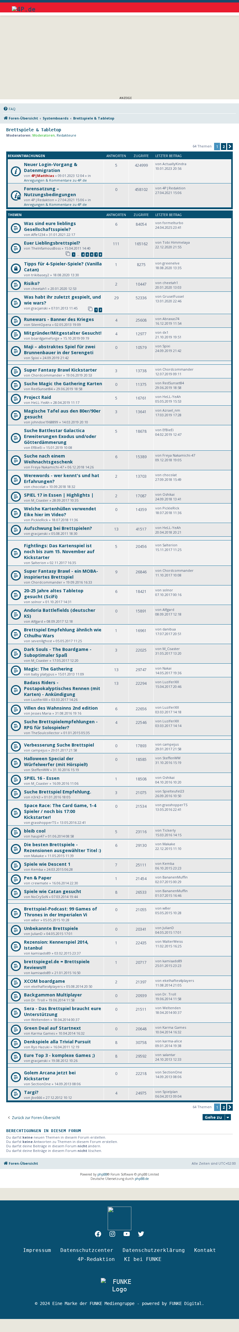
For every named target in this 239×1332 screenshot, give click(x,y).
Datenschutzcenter (86, 1250)
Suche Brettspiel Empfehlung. (57, 792)
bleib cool (34, 831)
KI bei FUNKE (143, 1259)
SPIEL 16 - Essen (41, 778)
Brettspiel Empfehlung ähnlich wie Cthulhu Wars (62, 633)
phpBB (102, 1174)
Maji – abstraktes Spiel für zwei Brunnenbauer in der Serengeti (59, 349)
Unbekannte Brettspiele (51, 928)
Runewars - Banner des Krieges (59, 319)
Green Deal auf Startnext (52, 1028)
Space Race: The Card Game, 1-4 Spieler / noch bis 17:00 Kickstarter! (60, 811)
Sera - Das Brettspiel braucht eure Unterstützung (62, 1011)
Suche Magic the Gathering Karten (63, 383)
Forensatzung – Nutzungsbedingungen (50, 191)
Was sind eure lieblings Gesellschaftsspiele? (50, 226)
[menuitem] (9, 109)
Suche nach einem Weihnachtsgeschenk (48, 459)
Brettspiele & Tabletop (33, 129)
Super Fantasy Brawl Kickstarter (60, 370)
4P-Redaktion (96, 1259)
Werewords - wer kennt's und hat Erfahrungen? (61, 478)
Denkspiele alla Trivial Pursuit (57, 1042)
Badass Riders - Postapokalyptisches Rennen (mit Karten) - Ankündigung (62, 688)
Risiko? (32, 283)
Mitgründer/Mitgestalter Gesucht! (62, 333)
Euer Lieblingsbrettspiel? (52, 243)
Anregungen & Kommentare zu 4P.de (55, 180)
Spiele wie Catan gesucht (52, 891)
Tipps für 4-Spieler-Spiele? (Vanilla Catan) (63, 267)
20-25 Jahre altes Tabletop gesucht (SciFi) (53, 593)
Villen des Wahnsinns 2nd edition (61, 708)
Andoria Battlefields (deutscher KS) (59, 613)
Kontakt (205, 1250)
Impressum (37, 1250)
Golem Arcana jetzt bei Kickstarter (50, 1075)
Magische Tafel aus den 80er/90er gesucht (62, 414)
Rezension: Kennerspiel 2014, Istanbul (56, 945)
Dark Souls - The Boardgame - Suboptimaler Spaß (57, 652)
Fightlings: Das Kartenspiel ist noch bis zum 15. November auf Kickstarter (59, 551)
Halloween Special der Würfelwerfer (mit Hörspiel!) (56, 761)
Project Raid (37, 397)
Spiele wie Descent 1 (47, 864)
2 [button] (224, 146)
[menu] (221, 6)
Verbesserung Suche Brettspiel (59, 745)
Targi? (31, 1092)
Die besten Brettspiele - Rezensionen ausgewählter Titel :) (62, 847)
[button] (230, 146)
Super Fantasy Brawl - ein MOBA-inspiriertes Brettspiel (61, 574)
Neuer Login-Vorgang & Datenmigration (50, 167)
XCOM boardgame (44, 981)
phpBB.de (142, 1178)
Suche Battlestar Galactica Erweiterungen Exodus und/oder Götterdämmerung (60, 436)
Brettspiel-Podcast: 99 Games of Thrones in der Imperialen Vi (60, 912)
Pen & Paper (37, 878)
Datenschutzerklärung (154, 1250)
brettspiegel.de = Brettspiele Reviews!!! (57, 964)
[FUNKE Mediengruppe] (119, 1285)
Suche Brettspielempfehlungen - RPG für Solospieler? (61, 724)
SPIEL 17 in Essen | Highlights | (59, 495)
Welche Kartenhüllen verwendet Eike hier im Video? (60, 511)
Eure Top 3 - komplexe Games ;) (59, 1055)
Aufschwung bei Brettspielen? (58, 528)
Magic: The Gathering (48, 669)
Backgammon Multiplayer (53, 995)
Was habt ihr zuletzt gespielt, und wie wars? (62, 300)
